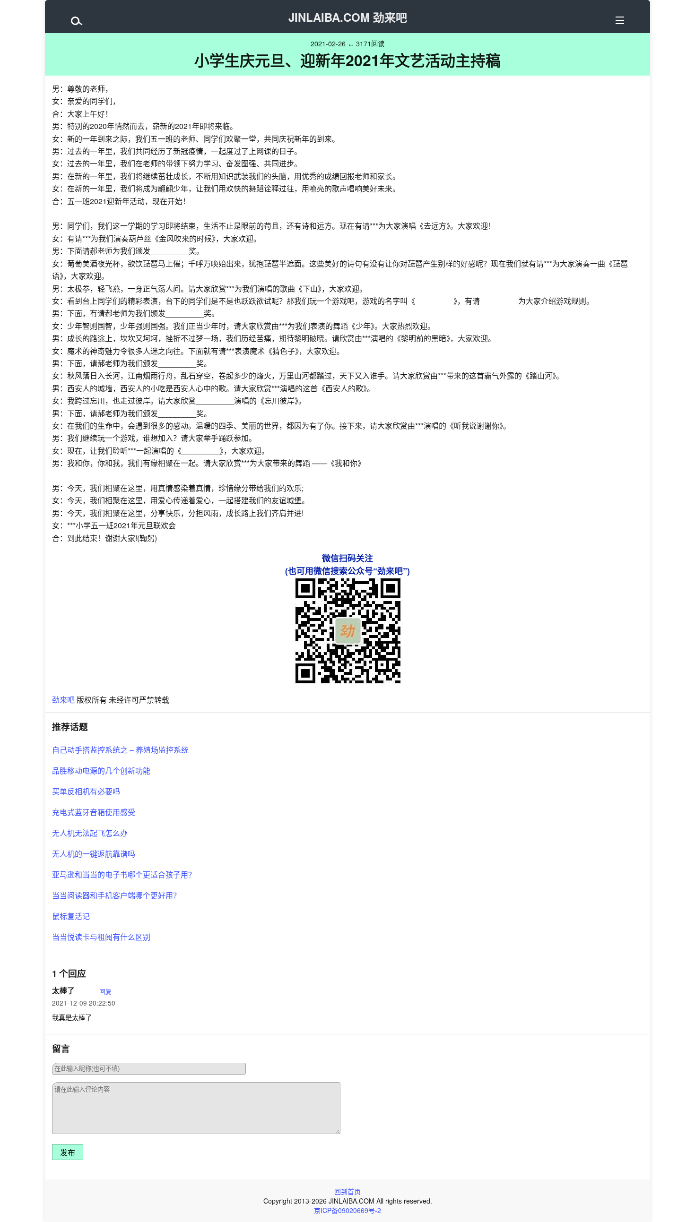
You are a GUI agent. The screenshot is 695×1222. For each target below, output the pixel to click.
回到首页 (347, 1191)
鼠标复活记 (71, 916)
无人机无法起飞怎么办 (90, 832)
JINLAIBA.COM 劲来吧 (347, 17)
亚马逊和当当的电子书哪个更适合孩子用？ (124, 874)
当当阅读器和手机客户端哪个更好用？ (116, 895)
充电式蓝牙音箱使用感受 (93, 812)
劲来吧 (63, 699)
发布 (67, 1153)
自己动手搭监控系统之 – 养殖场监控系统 (120, 749)
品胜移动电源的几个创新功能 (101, 770)
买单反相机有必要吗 (86, 791)
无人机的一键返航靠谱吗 (93, 853)
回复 (105, 991)
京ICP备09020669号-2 (347, 1210)
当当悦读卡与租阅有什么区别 (101, 936)
